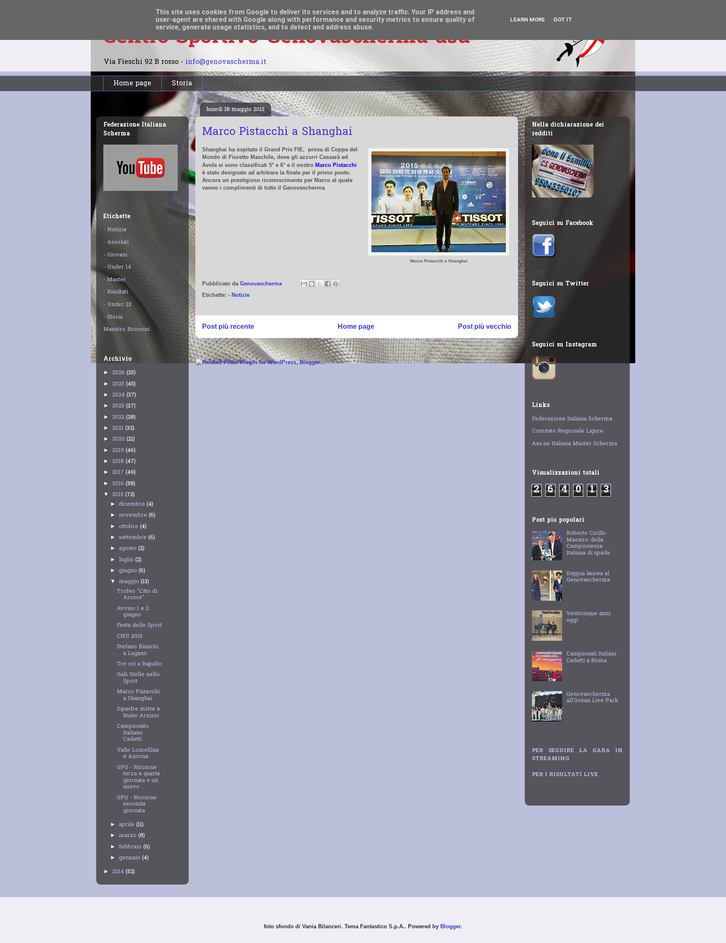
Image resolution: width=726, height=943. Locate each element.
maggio (130, 582)
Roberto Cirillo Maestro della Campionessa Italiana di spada (588, 543)
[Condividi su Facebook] (328, 284)
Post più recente (228, 326)
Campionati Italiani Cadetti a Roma (591, 657)
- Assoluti (116, 242)
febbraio (131, 847)
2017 (119, 472)
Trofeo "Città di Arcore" (137, 594)
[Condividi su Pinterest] (335, 284)
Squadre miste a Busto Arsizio (138, 712)
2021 (118, 428)
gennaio (130, 858)
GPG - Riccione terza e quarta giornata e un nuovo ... (138, 777)
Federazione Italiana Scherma (572, 419)
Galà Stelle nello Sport (138, 678)
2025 (119, 384)
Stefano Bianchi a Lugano (137, 650)
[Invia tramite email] (304, 284)
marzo (128, 836)
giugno (129, 571)
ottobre (129, 527)
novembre (134, 515)
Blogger (450, 926)
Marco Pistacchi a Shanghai (138, 695)
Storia (182, 84)
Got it (562, 19)
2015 (118, 495)
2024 (119, 395)
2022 (119, 417)
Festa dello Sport (139, 625)
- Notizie (239, 295)
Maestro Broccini (126, 329)
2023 (119, 406)
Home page (132, 84)
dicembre (133, 504)
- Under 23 (117, 305)
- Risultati (115, 292)
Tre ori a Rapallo (139, 664)
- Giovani (115, 255)
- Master (114, 280)
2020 (119, 439)
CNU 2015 (129, 636)
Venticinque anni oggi (588, 617)
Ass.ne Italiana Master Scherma (574, 444)
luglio (127, 560)
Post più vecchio (484, 326)
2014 (119, 872)
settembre (133, 537)
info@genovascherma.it (225, 62)
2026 (119, 373)
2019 (119, 450)
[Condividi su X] (320, 284)
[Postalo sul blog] (312, 284)
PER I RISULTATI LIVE (565, 775)
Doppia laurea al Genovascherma (588, 577)
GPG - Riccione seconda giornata (137, 804)
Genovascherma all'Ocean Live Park (592, 697)
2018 (119, 461)
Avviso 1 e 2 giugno (133, 612)
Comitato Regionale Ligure (567, 431)
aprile (127, 825)
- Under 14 (117, 267)
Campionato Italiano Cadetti (133, 732)
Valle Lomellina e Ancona (138, 753)
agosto (128, 548)
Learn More (527, 19)
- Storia (113, 317)
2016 (119, 484)
